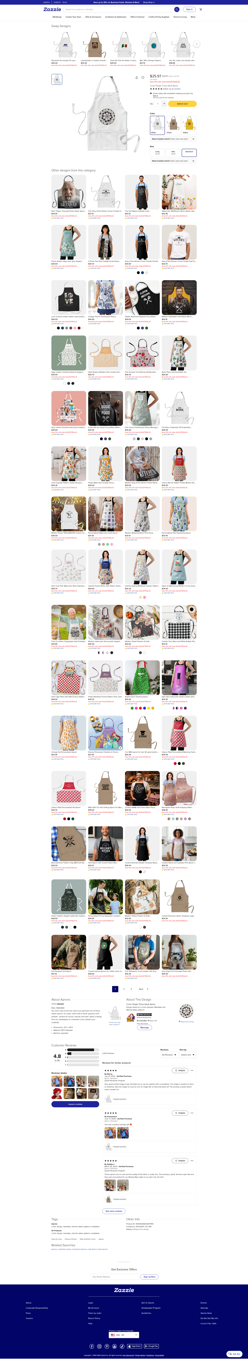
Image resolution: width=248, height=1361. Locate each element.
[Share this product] (136, 77)
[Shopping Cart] (201, 9)
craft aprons (92, 1249)
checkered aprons (79, 1249)
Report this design (186, 1022)
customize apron (64, 1249)
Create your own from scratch (114, 1024)
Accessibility (159, 1355)
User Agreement (128, 1355)
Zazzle (46, 2)
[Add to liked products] (142, 77)
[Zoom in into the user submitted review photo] (57, 1081)
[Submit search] (176, 9)
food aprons (103, 1249)
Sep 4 (155, 96)
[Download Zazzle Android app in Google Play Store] (151, 1346)
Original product (119, 1099)
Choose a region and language (121, 1331)
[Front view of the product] (105, 114)
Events (57, 2)
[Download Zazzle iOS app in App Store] (134, 1346)
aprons (54, 1249)
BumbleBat (176, 89)
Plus (65, 2)
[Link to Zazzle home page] (53, 9)
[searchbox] (121, 9)
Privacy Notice (140, 1355)
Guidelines (150, 1355)
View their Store (142, 1024)
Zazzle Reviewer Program (114, 1081)
